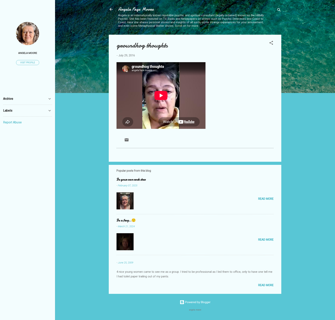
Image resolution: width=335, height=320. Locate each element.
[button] (271, 43)
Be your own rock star (131, 179)
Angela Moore (27, 52)
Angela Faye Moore (136, 9)
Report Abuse (12, 122)
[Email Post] (126, 141)
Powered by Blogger (197, 302)
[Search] (279, 10)
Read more (266, 198)
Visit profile (27, 62)
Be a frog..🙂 (126, 220)
